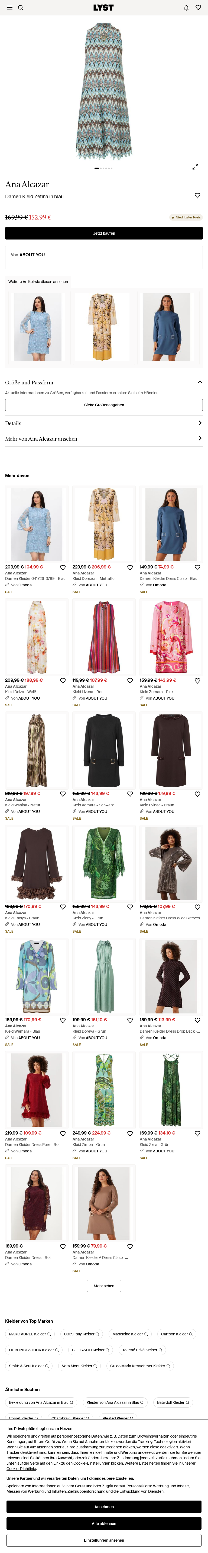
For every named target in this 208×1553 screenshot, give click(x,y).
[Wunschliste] (198, 7)
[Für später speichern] (197, 195)
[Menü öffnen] (9, 8)
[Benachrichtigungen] (186, 7)
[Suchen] (21, 8)
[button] (104, 91)
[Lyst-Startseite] (103, 7)
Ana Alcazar (27, 184)
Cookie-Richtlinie (21, 1468)
